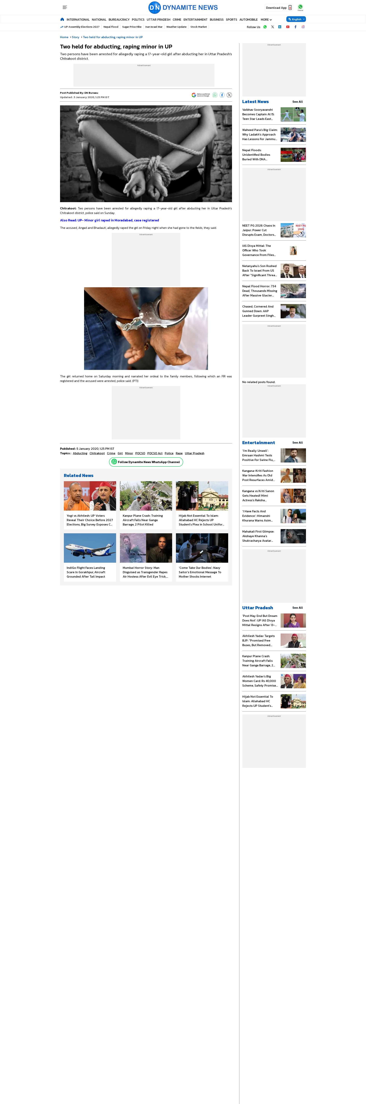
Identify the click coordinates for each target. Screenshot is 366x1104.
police (169, 453)
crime (111, 453)
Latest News (255, 101)
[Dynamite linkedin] (280, 27)
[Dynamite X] (272, 27)
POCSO (140, 453)
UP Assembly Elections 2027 (82, 27)
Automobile (248, 19)
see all (297, 101)
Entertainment (196, 19)
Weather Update (176, 27)
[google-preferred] (200, 95)
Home (64, 37)
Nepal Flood (111, 27)
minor (129, 453)
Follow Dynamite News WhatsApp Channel (149, 462)
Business (217, 19)
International (78, 19)
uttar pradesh (194, 453)
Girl (120, 453)
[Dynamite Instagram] (303, 27)
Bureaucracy (119, 19)
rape (179, 453)
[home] (62, 19)
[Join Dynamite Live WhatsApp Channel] (265, 27)
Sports (231, 19)
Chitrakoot (97, 453)
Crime (177, 19)
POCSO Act (154, 453)
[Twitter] (229, 95)
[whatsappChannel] (300, 7)
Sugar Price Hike (131, 27)
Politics (138, 19)
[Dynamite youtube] (288, 27)
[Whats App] (215, 95)
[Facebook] (222, 95)
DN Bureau (91, 93)
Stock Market (198, 27)
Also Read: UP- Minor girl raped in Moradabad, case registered (109, 220)
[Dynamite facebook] (295, 27)
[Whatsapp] (114, 461)
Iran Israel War (153, 27)
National (99, 19)
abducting (80, 453)
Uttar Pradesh (158, 19)
